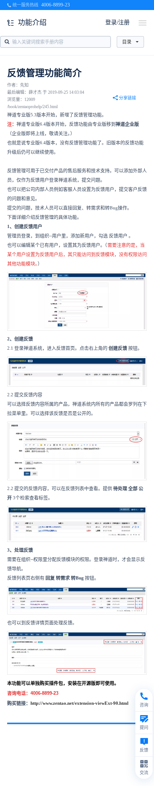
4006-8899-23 (55, 5)
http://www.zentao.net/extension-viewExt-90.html (79, 703)
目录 (126, 41)
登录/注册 (117, 22)
